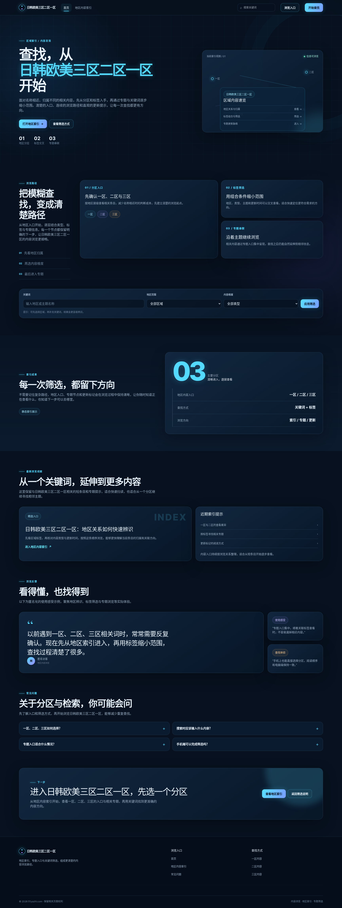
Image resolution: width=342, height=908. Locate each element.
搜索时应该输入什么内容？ (194, 728)
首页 (66, 7)
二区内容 (257, 866)
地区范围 (151, 294)
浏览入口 (289, 7)
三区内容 (257, 874)
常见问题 (176, 874)
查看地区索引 (274, 793)
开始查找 (313, 7)
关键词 (26, 294)
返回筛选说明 (300, 793)
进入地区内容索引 (38, 546)
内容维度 (228, 294)
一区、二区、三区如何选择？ (42, 728)
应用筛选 (309, 303)
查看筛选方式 (61, 123)
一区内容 (257, 858)
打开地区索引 (33, 123)
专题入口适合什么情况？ (39, 744)
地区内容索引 (83, 7)
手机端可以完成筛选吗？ (193, 744)
